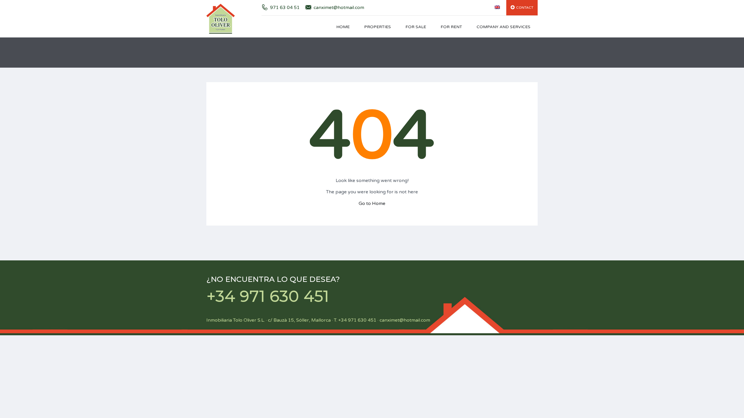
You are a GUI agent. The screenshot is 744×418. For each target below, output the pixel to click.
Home (343, 26)
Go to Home (372, 203)
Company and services (503, 26)
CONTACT (524, 8)
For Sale (415, 26)
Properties (377, 26)
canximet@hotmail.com (339, 7)
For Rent (451, 26)
